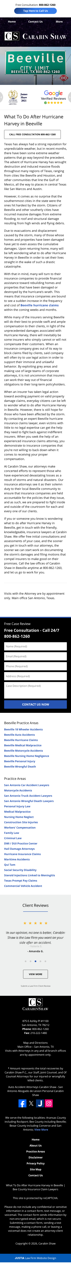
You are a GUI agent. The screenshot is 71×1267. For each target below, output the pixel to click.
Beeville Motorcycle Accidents (23, 750)
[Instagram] (49, 1103)
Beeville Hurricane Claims (21, 740)
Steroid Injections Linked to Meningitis (29, 875)
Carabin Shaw (46, 1243)
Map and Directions (35, 1043)
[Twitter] (31, 1103)
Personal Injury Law (17, 806)
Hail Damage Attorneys (19, 849)
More (59, 21)
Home (12, 21)
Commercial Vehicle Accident (23, 886)
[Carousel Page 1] (25, 961)
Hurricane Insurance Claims (22, 854)
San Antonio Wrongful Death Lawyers (29, 801)
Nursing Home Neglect (19, 817)
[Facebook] (22, 1103)
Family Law (11, 833)
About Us (36, 1145)
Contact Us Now (35, 704)
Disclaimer (36, 1157)
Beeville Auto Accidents (19, 735)
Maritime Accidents (17, 859)
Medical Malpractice (17, 811)
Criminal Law (13, 838)
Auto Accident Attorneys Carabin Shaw (32, 1087)
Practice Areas (15, 778)
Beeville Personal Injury (19, 761)
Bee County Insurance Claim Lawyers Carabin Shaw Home (35, 36)
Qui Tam (9, 864)
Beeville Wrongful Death (20, 766)
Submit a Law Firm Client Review (35, 986)
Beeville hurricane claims (39, 305)
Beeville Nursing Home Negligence (26, 756)
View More (35, 974)
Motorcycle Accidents (18, 790)
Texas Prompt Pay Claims (20, 880)
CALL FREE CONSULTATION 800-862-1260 (32, 134)
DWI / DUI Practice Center (20, 843)
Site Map (35, 1169)
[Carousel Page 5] (45, 961)
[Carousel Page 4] (40, 961)
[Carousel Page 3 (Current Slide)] (35, 961)
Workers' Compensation (20, 827)
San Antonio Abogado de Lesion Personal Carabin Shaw (35, 1091)
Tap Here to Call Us (35, 11)
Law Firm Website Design (35, 1258)
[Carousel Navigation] (35, 961)
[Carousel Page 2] (30, 961)
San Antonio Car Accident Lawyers (26, 785)
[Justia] (40, 1103)
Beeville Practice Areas (21, 723)
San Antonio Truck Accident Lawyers (28, 796)
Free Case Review (17, 623)
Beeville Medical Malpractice (22, 745)
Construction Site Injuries (21, 822)
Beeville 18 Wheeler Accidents (23, 729)
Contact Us (35, 21)
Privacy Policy (36, 1163)
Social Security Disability (20, 870)
